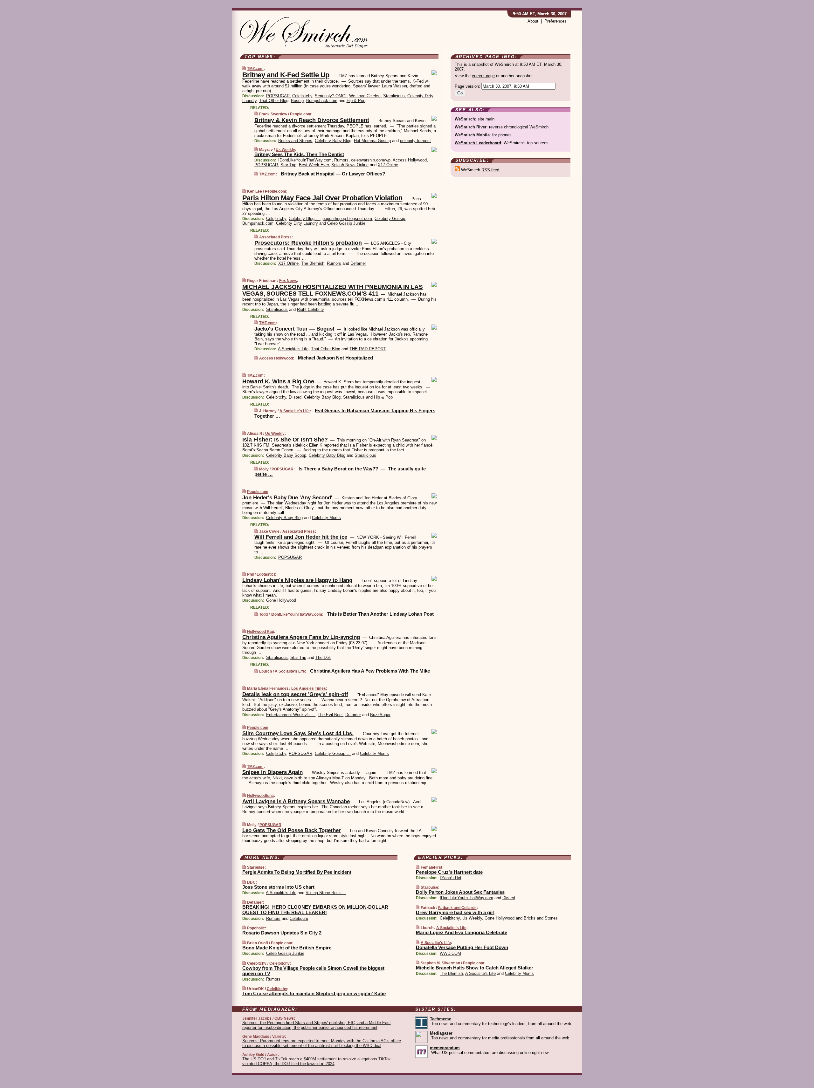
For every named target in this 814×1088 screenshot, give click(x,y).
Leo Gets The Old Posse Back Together (291, 830)
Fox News (288, 281)
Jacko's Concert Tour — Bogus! (294, 329)
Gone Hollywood (281, 600)
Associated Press (275, 237)
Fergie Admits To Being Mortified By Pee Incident (296, 872)
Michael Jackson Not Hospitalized (335, 357)
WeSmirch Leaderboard (478, 142)
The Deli (323, 657)
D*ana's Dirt (450, 877)
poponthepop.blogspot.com (347, 218)
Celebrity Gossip (390, 218)
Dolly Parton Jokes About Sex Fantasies (460, 892)
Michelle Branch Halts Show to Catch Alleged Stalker (474, 967)
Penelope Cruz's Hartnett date (449, 872)
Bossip (297, 100)
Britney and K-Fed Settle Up (285, 75)
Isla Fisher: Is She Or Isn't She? (285, 439)
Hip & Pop (356, 100)
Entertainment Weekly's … (290, 714)
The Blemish (312, 263)
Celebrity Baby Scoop (286, 455)
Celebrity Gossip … (333, 753)
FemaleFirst (431, 867)
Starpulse (256, 867)
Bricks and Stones (295, 140)
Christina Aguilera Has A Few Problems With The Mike (370, 671)
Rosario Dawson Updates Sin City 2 (281, 932)
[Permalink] (244, 68)
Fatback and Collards (457, 908)
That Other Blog (273, 100)
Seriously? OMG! (331, 95)
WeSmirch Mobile (472, 135)
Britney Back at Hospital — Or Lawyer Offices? (333, 173)
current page (483, 75)
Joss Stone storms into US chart (278, 887)
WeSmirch (465, 119)
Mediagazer (441, 1033)
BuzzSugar (380, 714)
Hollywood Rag (260, 631)
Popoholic (256, 928)
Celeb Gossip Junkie (346, 223)
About (533, 21)
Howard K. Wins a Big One (278, 381)
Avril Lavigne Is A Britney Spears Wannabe (296, 801)
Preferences (555, 21)
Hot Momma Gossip (372, 140)
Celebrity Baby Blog (333, 140)
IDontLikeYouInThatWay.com (305, 160)
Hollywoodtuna (260, 795)
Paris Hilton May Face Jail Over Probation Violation (322, 198)
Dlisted (295, 397)
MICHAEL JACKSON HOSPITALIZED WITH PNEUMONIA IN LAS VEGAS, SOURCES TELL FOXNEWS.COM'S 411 (332, 290)
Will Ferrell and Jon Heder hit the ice (300, 537)
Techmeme (440, 1018)
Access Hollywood (410, 160)
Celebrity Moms (326, 517)
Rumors (341, 160)
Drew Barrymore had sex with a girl (455, 912)
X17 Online (388, 164)
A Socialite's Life (293, 348)
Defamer (358, 263)
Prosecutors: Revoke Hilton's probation (308, 243)
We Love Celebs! (365, 95)
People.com (300, 114)
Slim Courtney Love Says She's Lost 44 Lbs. (298, 733)
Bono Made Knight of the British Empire (286, 947)
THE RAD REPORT (367, 348)
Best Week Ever (314, 164)
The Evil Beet (330, 714)
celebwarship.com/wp (370, 160)
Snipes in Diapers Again (272, 772)
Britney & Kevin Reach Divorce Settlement (311, 120)
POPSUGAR (278, 95)
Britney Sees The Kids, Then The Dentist (299, 154)
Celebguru (299, 918)
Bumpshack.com (321, 100)
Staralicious (394, 95)
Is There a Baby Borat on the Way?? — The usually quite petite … (340, 471)
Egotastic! (266, 574)
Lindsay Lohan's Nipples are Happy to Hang (297, 580)
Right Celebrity (310, 309)
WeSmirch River (470, 127)
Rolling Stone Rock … (326, 892)
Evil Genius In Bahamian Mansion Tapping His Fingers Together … (344, 413)
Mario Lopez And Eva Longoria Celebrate (461, 932)
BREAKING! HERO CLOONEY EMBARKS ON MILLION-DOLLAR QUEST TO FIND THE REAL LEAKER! (315, 909)
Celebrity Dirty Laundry (297, 223)
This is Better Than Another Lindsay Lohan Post (380, 614)
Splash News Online (350, 164)
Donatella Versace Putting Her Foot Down (462, 947)
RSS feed (490, 170)
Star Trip (288, 164)
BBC (251, 882)
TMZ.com (255, 69)
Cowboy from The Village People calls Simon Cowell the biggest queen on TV (313, 970)
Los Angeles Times (308, 688)
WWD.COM (450, 953)
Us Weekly (285, 150)
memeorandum (445, 1047)
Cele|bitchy (302, 95)
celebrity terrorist (415, 140)
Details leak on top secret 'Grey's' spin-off (295, 694)
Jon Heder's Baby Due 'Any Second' (287, 498)
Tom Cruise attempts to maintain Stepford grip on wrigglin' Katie (314, 993)
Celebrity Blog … (304, 218)
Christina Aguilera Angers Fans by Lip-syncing (301, 637)
